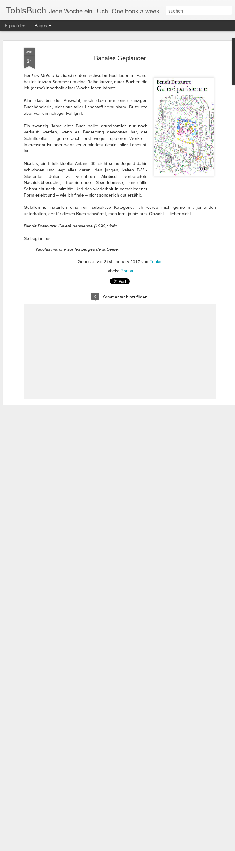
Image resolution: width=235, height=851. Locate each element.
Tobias (156, 261)
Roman (128, 271)
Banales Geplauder (120, 57)
